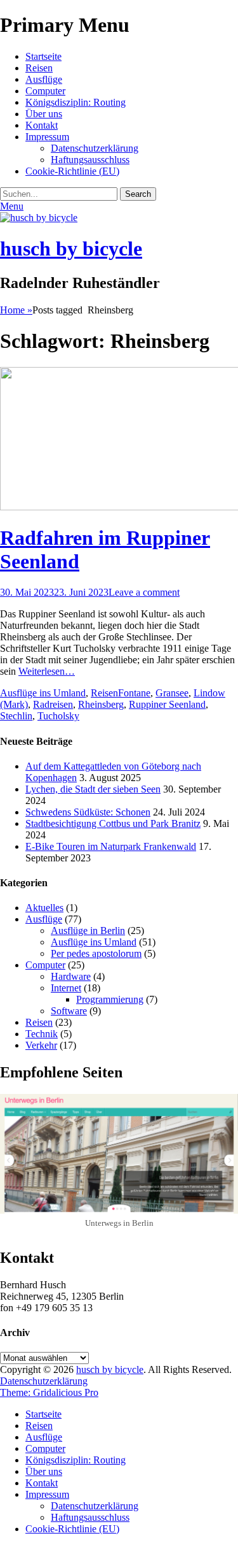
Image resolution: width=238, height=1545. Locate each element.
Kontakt (41, 125)
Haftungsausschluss (90, 159)
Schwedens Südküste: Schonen (87, 812)
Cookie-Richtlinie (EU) (72, 171)
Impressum (47, 136)
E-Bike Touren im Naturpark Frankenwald (110, 846)
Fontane (134, 692)
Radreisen (53, 704)
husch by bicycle (71, 248)
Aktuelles (44, 907)
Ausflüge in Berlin (88, 930)
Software (69, 1010)
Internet (66, 987)
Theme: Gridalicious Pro (49, 1392)
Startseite (43, 56)
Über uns (43, 113)
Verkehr (41, 1045)
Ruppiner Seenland (167, 704)
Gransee (171, 692)
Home (16, 310)
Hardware (71, 976)
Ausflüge (43, 79)
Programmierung (109, 999)
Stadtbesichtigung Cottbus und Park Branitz (113, 823)
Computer (45, 90)
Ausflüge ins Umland (43, 692)
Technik (41, 1033)
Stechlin (16, 715)
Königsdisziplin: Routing (75, 102)
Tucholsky (58, 715)
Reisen (39, 67)
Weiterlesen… (46, 671)
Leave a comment (144, 592)
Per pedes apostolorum (96, 953)
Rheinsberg (101, 704)
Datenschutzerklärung (94, 148)
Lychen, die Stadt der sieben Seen (93, 789)
